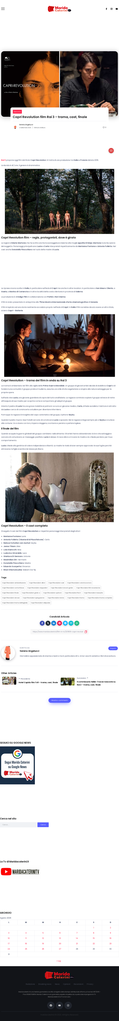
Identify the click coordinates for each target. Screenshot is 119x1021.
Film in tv (17, 112)
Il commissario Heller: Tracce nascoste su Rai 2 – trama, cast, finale (96, 683)
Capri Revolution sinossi (11, 598)
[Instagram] (111, 9)
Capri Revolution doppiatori (37, 588)
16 (110, 938)
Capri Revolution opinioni (52, 593)
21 (77, 943)
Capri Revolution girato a (31, 593)
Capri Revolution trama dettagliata (15, 603)
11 (26, 938)
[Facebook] (105, 9)
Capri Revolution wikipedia (40, 603)
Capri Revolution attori (37, 583)
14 (77, 938)
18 (26, 943)
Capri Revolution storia (56, 598)
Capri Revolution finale (10, 593)
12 (43, 938)
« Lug (58, 961)
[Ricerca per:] (18, 824)
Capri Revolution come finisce (13, 588)
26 (43, 949)
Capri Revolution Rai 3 (73, 593)
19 (43, 943)
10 (9, 938)
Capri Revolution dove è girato (62, 588)
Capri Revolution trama (75, 598)
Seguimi (113, 648)
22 (94, 943)
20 (60, 943)
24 (9, 949)
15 (94, 938)
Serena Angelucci (26, 124)
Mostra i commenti (59, 700)
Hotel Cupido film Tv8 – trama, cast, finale (38, 682)
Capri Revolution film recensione (88, 588)
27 (60, 949)
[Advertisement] (59, 725)
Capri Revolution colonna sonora (79, 583)
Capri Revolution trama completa (100, 598)
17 (9, 943)
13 (60, 938)
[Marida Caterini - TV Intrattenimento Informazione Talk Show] (59, 8)
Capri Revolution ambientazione (14, 583)
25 (26, 949)
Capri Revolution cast (56, 583)
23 (110, 943)
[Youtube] (116, 9)
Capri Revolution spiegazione (33, 598)
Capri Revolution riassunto (93, 593)
